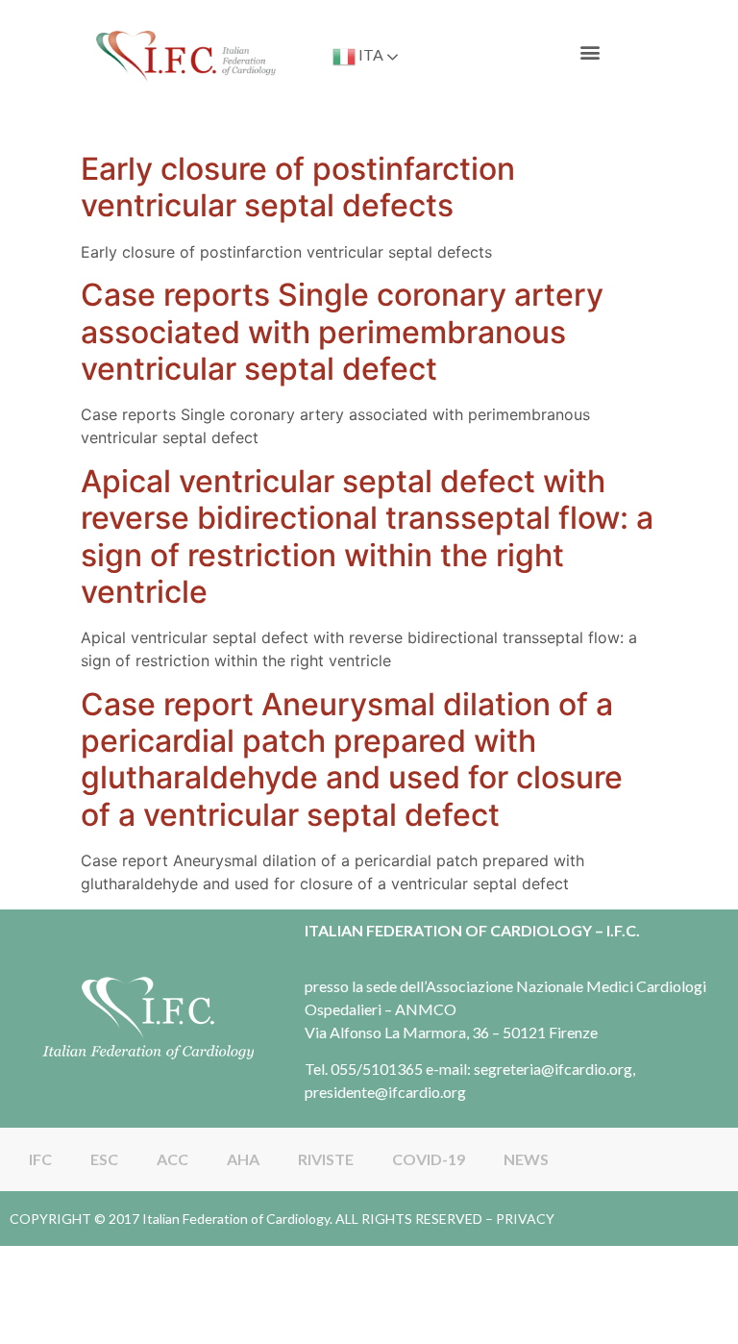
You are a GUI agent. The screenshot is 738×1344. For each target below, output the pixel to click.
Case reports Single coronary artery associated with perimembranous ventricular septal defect (342, 331)
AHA (243, 1159)
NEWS (526, 1159)
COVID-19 (428, 1159)
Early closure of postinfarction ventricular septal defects (298, 187)
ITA (369, 54)
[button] (590, 52)
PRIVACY (525, 1218)
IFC (40, 1159)
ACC (172, 1159)
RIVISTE (326, 1159)
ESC (104, 1159)
